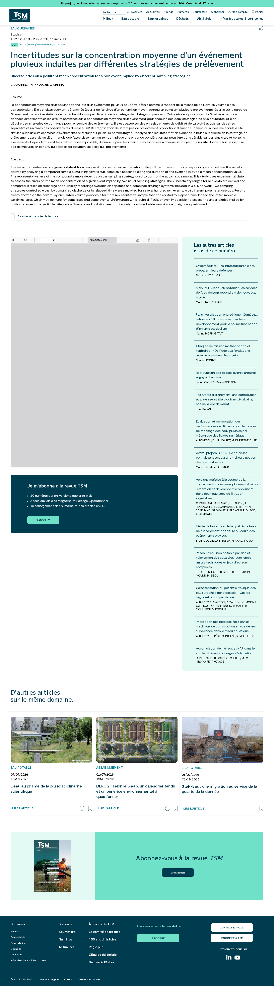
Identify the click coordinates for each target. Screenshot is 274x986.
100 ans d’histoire (102, 939)
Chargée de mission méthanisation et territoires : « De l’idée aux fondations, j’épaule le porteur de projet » (223, 350)
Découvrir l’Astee (101, 962)
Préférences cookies (89, 979)
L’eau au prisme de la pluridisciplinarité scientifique (46, 788)
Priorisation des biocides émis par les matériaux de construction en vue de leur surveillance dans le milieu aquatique (226, 626)
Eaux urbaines (157, 18)
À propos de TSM (101, 924)
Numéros (183, 12)
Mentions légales (49, 979)
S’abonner (217, 12)
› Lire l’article (22, 808)
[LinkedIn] (228, 958)
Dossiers (136, 12)
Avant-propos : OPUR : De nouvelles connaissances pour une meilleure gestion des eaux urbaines (226, 457)
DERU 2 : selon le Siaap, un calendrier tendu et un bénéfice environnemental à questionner (135, 791)
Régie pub (96, 947)
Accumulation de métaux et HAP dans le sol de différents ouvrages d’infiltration (225, 650)
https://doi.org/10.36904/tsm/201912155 (43, 44)
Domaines (18, 924)
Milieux (108, 18)
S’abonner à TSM (231, 937)
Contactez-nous (232, 927)
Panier (259, 12)
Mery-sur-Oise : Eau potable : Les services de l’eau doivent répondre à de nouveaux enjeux (226, 292)
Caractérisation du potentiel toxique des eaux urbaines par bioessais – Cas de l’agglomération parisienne (226, 592)
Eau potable (130, 18)
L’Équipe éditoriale (103, 954)
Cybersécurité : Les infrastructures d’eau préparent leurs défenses (225, 268)
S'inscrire (158, 938)
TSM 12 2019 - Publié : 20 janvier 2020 (39, 39)
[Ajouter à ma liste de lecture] (90, 808)
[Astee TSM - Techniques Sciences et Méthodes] (19, 15)
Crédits (68, 979)
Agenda (169, 12)
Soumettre (200, 12)
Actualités (153, 12)
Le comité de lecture (104, 931)
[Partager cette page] (261, 28)
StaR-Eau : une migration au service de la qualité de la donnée (219, 789)
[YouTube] (237, 958)
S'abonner (43, 520)
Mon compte (240, 12)
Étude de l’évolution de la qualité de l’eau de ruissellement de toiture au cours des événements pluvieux (226, 531)
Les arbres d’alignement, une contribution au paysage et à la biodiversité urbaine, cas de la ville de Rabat (226, 399)
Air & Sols (204, 18)
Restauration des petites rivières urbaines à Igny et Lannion (226, 375)
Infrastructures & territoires (241, 18)
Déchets (182, 18)
